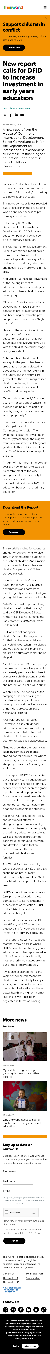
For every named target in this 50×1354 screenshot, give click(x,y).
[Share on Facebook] (10, 115)
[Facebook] (21, 1309)
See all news (8, 1026)
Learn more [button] (27, 1338)
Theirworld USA (11, 1282)
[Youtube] (36, 1309)
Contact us (8, 1273)
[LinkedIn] (28, 1309)
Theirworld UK (10, 1278)
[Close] (46, 18)
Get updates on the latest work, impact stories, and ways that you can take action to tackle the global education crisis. (25, 1159)
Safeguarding (33, 1278)
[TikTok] (44, 1309)
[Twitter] (5, 1309)
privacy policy (18, 1203)
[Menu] (45, 7)
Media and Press (34, 1273)
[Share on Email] (22, 115)
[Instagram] (13, 1309)
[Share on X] (5, 115)
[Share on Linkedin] (16, 115)
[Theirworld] (13, 7)
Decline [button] (16, 1346)
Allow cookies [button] (30, 1346)
